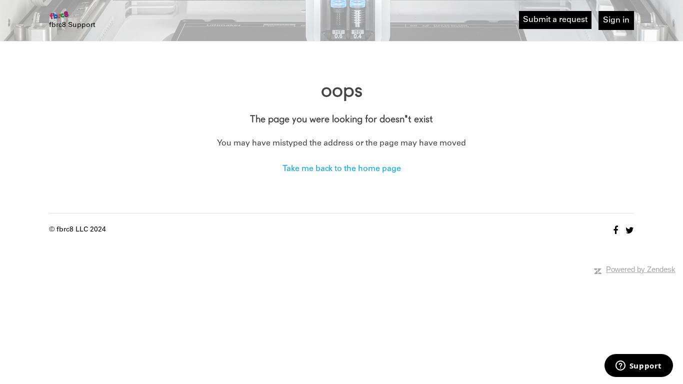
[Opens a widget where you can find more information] (638, 366)
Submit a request (555, 20)
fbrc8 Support (72, 25)
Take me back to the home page (341, 168)
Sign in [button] (616, 20)
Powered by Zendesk (641, 269)
